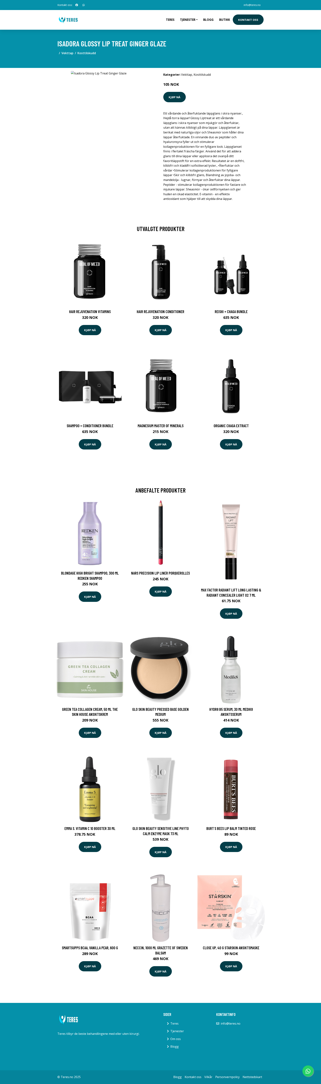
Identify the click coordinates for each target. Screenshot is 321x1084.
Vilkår (208, 1077)
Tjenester (177, 1031)
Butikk (224, 20)
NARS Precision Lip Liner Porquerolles (160, 573)
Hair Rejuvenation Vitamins (90, 311)
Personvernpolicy (227, 1077)
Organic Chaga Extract (231, 425)
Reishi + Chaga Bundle (231, 311)
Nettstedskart (252, 1077)
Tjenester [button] (187, 20)
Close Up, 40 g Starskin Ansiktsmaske (231, 947)
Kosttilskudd (86, 53)
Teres (170, 20)
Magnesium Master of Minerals (161, 425)
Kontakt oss (248, 20)
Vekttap (67, 53)
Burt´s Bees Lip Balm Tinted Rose (231, 828)
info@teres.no (252, 5)
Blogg (208, 20)
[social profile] (77, 5)
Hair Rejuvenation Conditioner (160, 311)
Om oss (175, 1039)
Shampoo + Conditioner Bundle (90, 425)
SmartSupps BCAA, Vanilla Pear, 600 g (90, 947)
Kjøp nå (174, 97)
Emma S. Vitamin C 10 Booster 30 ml (89, 828)
